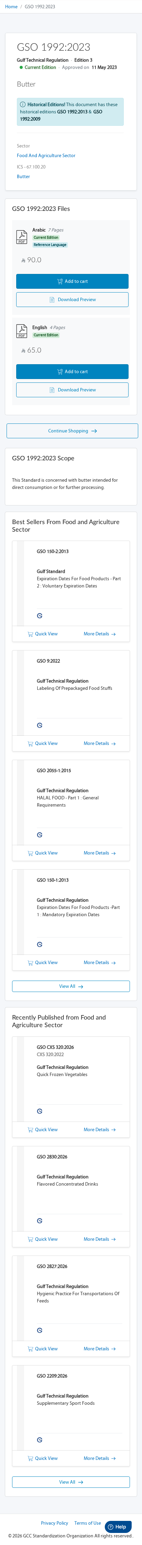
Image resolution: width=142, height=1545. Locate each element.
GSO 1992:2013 (72, 112)
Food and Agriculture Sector (46, 155)
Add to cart (75, 281)
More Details (97, 634)
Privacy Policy (54, 1523)
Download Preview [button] (75, 300)
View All (68, 986)
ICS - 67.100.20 (31, 167)
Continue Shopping (69, 431)
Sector (23, 146)
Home (11, 7)
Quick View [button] (45, 634)
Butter (23, 177)
